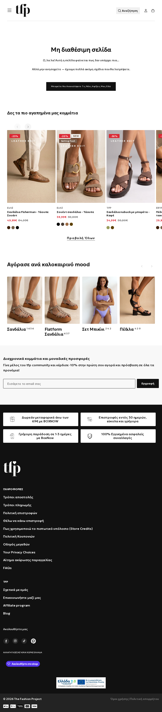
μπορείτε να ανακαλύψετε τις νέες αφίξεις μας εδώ (81, 86)
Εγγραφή (147, 383)
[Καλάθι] (153, 11)
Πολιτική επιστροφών (20, 513)
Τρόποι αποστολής (18, 497)
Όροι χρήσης (120, 699)
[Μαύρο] (58, 225)
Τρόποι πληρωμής (17, 505)
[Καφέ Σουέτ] (8, 228)
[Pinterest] (33, 641)
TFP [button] (5, 582)
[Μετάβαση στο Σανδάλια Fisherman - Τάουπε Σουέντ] (31, 166)
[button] (9, 10)
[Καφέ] (71, 225)
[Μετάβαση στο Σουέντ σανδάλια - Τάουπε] (81, 166)
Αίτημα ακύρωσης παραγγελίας (27, 560)
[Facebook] (6, 641)
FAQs (7, 568)
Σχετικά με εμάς (15, 590)
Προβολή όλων (81, 238)
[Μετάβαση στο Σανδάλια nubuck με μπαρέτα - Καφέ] (130, 166)
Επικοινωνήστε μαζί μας (22, 598)
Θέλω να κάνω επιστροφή (23, 521)
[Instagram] (15, 641)
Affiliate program (16, 605)
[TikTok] (24, 641)
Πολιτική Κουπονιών (19, 536)
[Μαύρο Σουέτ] (17, 228)
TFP (109, 208)
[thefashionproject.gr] (11, 468)
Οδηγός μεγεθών (16, 544)
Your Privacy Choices (19, 552)
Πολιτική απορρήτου (144, 699)
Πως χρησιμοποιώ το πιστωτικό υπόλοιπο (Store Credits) (48, 529)
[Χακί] (108, 228)
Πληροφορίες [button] (13, 489)
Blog (6, 613)
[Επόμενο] (28, 127)
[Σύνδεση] (146, 11)
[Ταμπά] (67, 225)
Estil (10, 208)
